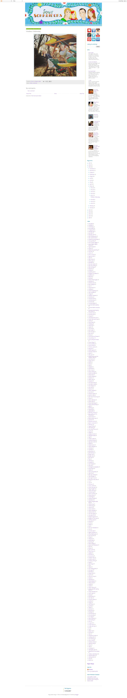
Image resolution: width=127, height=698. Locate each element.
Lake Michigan (92, 476)
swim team (91, 604)
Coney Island (91, 322)
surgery (90, 602)
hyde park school (92, 442)
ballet (90, 258)
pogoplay (90, 553)
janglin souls (91, 456)
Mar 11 (92, 195)
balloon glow (91, 261)
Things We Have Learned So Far (65, 25)
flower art (91, 389)
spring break (91, 596)
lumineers (91, 484)
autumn (90, 253)
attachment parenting (93, 250)
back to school (91, 254)
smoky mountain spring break (94, 589)
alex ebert (91, 233)
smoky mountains (92, 591)
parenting (91, 542)
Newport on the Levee (93, 518)
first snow (91, 387)
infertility (90, 448)
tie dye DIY (91, 623)
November (92, 170)
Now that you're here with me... (96, 134)
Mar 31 (92, 188)
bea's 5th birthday (92, 265)
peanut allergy (91, 543)
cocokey (90, 321)
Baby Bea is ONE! (96, 103)
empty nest (91, 360)
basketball (91, 262)
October (91, 172)
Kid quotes (91, 462)
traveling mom (92, 637)
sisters (90, 586)
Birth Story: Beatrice (43, 25)
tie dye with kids (92, 626)
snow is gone (91, 593)
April (91, 184)
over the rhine (91, 535)
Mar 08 (92, 199)
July (91, 178)
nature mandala (92, 510)
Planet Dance (91, 551)
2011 (90, 216)
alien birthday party (93, 236)
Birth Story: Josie (36, 25)
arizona (90, 248)
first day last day (92, 382)
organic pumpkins (92, 532)
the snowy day (92, 615)
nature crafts (91, 509)
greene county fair (92, 423)
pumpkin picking (92, 560)
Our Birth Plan (98, 25)
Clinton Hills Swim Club (93, 319)
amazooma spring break (94, 239)
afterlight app (91, 231)
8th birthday (91, 228)
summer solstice (92, 599)
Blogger (76, 694)
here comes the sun (93, 429)
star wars (91, 598)
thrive (90, 621)
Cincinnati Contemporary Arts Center (94, 311)
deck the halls (91, 332)
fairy (89, 365)
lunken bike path (92, 487)
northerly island (92, 520)
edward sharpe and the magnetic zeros (93, 357)
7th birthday (91, 227)
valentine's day (92, 643)
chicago (90, 294)
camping (90, 289)
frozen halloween (92, 400)
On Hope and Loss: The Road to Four (53, 25)
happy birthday (92, 426)
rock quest (91, 570)
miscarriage (91, 497)
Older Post (82, 93)
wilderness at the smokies (94, 651)
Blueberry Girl (91, 272)
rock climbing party (92, 568)
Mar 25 (92, 190)
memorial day (91, 492)
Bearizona (91, 269)
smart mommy (92, 587)
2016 (90, 165)
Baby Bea (96, 114)
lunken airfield (92, 486)
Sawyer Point (91, 573)
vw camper (91, 648)
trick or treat (91, 640)
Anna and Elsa (92, 241)
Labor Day (91, 473)
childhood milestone (92, 295)
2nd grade (91, 223)
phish (90, 546)
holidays (90, 432)
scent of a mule (92, 576)
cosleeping (91, 324)
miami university (92, 493)
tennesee (90, 609)
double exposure (92, 350)
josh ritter (91, 457)
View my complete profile (92, 671)
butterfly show (92, 283)
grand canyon (91, 417)
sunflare (90, 601)
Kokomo (90, 470)
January (92, 207)
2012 (90, 214)
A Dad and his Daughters (97, 122)
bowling (90, 278)
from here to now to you (94, 397)
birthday (90, 270)
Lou (89, 481)
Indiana (90, 443)
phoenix (90, 548)
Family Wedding (92, 376)
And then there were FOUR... (96, 91)
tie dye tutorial (91, 624)
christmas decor (92, 300)
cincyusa (90, 316)
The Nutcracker (92, 613)
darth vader (91, 330)
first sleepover (91, 386)
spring (90, 595)
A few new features (93, 62)
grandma (90, 420)
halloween (91, 424)
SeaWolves (91, 579)
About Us (30, 25)
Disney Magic (91, 342)
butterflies (91, 281)
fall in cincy (91, 370)
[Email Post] (43, 81)
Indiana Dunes (92, 445)
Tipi (89, 629)
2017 (90, 163)
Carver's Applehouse (93, 290)
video (89, 646)
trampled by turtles (93, 635)
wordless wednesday (33, 83)
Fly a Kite (90, 392)
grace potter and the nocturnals (93, 414)
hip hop (90, 431)
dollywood (90, 348)
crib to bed (91, 328)
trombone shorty (92, 642)
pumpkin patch (92, 559)
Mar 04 (92, 201)
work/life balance (92, 655)
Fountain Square (92, 393)
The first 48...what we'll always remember (96, 147)
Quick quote (91, 52)
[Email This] (46, 81)
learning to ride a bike (93, 479)
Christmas (91, 297)
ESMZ (90, 362)
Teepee (90, 607)
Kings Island (91, 468)
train (89, 634)
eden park (91, 355)
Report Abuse (90, 664)
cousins (90, 327)
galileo (90, 406)
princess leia (91, 556)
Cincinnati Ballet (92, 303)
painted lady (91, 540)
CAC (89, 286)
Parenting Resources (81, 25)
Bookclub (90, 276)
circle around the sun (93, 317)
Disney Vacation (92, 344)
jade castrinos (91, 453)
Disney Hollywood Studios (94, 339)
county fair (91, 325)
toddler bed (91, 631)
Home (27, 25)
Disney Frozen (91, 338)
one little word (91, 531)
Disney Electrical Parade (93, 336)
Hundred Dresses (92, 440)
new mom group (92, 513)
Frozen (90, 398)
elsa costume (91, 359)
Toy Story (90, 632)
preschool (90, 554)
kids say (90, 465)
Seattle (90, 578)
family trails (91, 375)
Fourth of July (91, 395)
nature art (91, 507)
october (90, 524)
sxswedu (90, 606)
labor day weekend (92, 475)
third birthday (91, 620)
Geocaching (91, 409)
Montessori (91, 500)
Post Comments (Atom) (36, 96)
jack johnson (91, 451)
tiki (89, 628)
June (91, 180)
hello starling (91, 427)
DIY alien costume (92, 347)
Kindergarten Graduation (94, 467)
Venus (90, 645)
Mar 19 (92, 191)
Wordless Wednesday (95, 197)
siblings (90, 584)
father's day (91, 379)
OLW (90, 529)
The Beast (91, 612)
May (91, 182)
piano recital (91, 549)
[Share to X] (48, 81)
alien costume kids (92, 238)
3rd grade (90, 225)
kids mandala (91, 464)
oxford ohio (91, 539)
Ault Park (90, 251)
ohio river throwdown (93, 527)
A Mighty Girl (91, 230)
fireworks (90, 381)
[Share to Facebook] (49, 81)
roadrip (90, 567)
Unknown (91, 669)
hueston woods (92, 438)
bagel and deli (91, 256)
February (92, 206)
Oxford (90, 537)
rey (89, 565)
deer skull (91, 333)
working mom (91, 657)
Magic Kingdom (92, 489)
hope (89, 437)
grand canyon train (93, 418)
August (91, 176)
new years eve (92, 515)
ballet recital (91, 259)
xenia (90, 658)
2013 (90, 212)
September (92, 174)
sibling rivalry (91, 582)
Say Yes (90, 575)
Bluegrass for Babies (93, 273)
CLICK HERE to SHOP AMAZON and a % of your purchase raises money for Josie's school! (92, 679)
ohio (89, 526)
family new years (92, 373)
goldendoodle (91, 411)
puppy (90, 562)
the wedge (91, 617)
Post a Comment (31, 91)
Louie (90, 482)
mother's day (91, 504)
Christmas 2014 (92, 298)
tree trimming (91, 639)
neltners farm (91, 512)
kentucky (90, 460)
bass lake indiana (92, 264)
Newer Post (28, 93)
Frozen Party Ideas (92, 403)
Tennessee (91, 610)
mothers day (91, 506)
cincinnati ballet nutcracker (94, 307)
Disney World (91, 345)
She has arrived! (92, 71)
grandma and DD (92, 421)
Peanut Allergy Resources (90, 25)
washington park (92, 649)
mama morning (92, 490)
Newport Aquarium (92, 517)
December (92, 169)
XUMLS (90, 660)
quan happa (91, 564)
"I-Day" (90, 80)
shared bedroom (92, 581)
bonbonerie (91, 275)
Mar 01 (92, 203)
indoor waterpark (92, 446)
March (91, 186)
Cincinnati (91, 302)
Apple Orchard (91, 247)
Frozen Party (91, 401)
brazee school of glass (93, 280)
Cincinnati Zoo (91, 314)
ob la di (90, 523)
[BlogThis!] (47, 81)
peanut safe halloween (93, 545)
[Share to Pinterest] (51, 81)
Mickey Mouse (91, 495)
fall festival (91, 368)
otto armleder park (92, 534)
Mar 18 (92, 193)
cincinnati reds (92, 313)
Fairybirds (90, 367)
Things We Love (74, 25)
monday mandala (92, 498)
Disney (90, 335)
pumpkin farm (92, 557)
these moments (92, 618)
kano (89, 459)
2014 (90, 210)
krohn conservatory (92, 471)
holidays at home (92, 434)
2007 (90, 218)
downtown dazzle (92, 351)
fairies (90, 364)
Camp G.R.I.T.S (91, 287)
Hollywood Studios (92, 435)
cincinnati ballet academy (94, 305)
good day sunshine (92, 412)
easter (90, 353)
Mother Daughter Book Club (93, 502)
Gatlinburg (91, 408)
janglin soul (91, 454)
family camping (92, 371)
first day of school (92, 384)
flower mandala (92, 390)
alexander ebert (92, 234)
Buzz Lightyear (92, 284)
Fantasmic (91, 378)
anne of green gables (93, 242)
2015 (90, 167)
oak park (90, 521)
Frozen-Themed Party (93, 404)
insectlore (90, 449)
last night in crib (92, 478)
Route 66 (90, 572)
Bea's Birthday (91, 267)
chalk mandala (91, 292)
